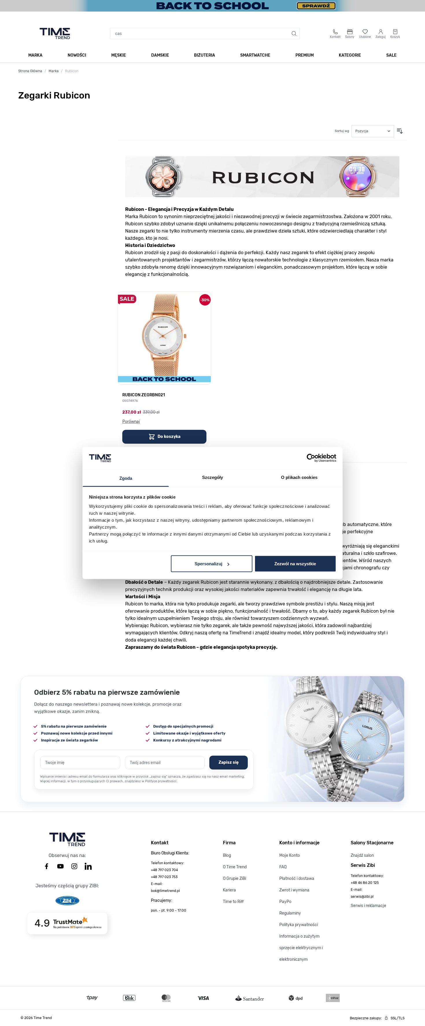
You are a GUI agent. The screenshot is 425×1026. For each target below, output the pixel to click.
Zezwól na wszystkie (295, 563)
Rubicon (71, 71)
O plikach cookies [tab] (299, 477)
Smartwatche (255, 55)
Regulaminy (290, 913)
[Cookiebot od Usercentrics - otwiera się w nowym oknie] (311, 458)
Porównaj (131, 421)
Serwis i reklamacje (368, 905)
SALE (391, 55)
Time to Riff (233, 901)
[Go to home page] (54, 33)
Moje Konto (289, 855)
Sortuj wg (342, 131)
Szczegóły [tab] (212, 477)
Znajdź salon (362, 855)
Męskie (118, 55)
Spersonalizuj (208, 563)
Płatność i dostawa (296, 878)
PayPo (285, 901)
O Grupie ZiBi (234, 878)
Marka (35, 55)
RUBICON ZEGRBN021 (143, 395)
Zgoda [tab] (125, 477)
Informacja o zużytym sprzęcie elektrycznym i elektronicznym (301, 948)
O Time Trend (235, 867)
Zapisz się (229, 762)
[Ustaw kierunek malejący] (399, 131)
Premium (304, 55)
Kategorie (350, 55)
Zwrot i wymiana (294, 890)
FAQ (283, 867)
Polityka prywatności (298, 924)
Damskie (160, 55)
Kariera (229, 890)
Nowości (77, 55)
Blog (227, 855)
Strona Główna (30, 71)
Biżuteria (204, 55)
